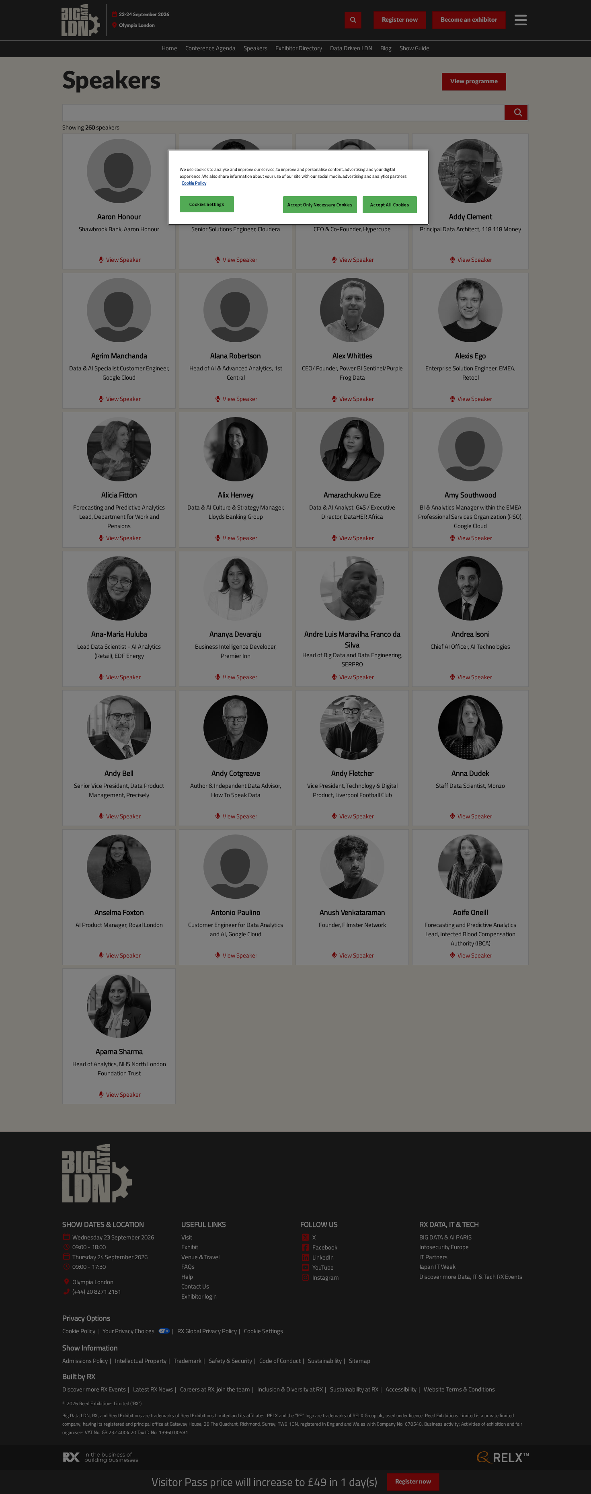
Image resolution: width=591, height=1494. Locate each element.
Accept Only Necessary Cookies (320, 204)
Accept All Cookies (389, 204)
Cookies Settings (206, 204)
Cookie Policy (194, 182)
